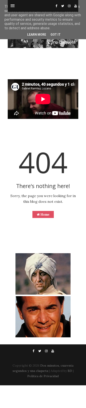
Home (44, 214)
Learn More (36, 34)
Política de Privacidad (43, 376)
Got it (55, 34)
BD (70, 371)
